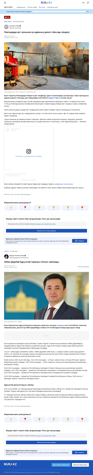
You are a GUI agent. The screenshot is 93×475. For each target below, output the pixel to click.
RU (83, 2)
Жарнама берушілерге (80, 465)
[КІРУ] (88, 3)
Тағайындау (14, 251)
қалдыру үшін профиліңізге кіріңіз (46, 224)
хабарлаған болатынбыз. (63, 184)
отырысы (61, 325)
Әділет (7, 352)
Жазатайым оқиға (52, 7)
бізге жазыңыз (25, 194)
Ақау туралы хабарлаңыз (61, 465)
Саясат (6, 251)
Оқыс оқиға (8, 7)
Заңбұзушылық (21, 7)
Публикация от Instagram (28, 180)
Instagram (81, 241)
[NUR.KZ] (46, 2)
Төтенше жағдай (32, 7)
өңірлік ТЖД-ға (54, 98)
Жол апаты (42, 7)
